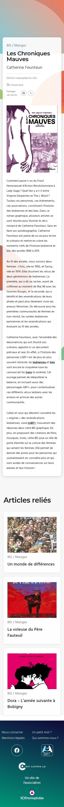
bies (52, 362)
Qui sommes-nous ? (45, 738)
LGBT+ (32, 423)
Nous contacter (12, 732)
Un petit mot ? (42, 732)
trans (29, 372)
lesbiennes (40, 362)
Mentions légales (13, 738)
